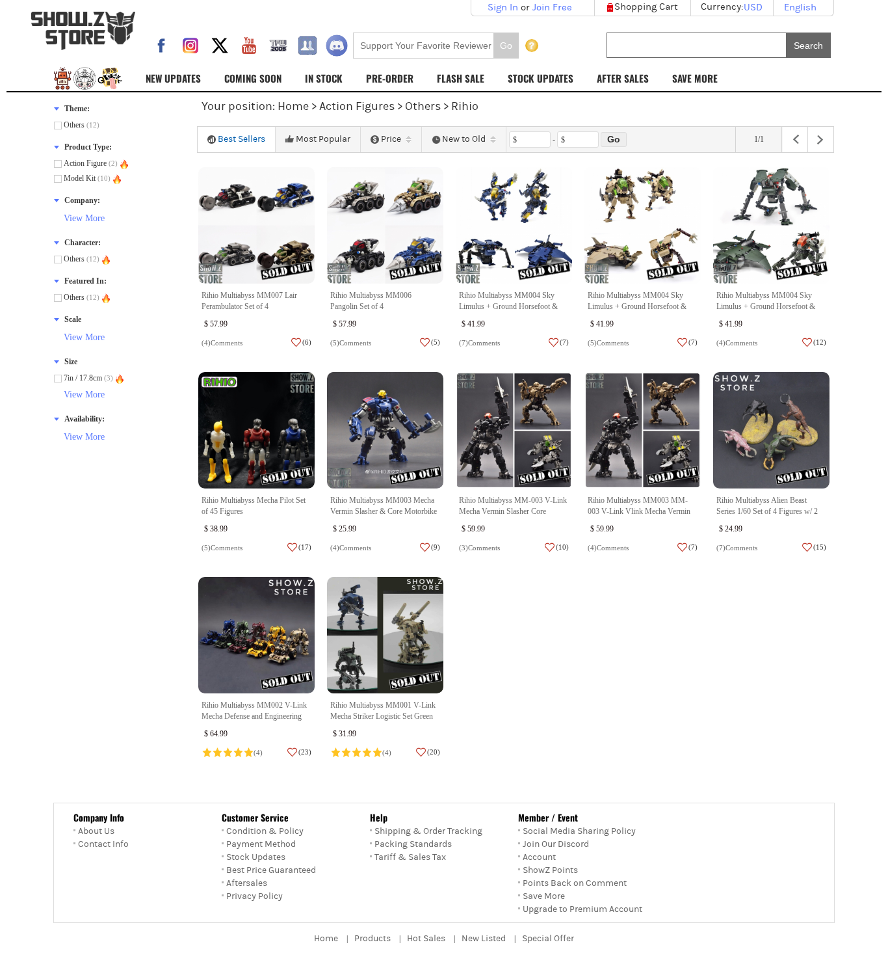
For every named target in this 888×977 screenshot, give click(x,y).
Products (372, 938)
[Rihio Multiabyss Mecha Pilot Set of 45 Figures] (256, 430)
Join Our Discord (556, 844)
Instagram (190, 46)
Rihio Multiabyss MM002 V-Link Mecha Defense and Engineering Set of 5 (254, 716)
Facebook (161, 46)
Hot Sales (426, 938)
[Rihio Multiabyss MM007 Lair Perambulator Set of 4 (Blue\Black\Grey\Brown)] (256, 225)
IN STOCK (324, 78)
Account (539, 857)
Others (423, 106)
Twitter (220, 46)
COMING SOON (252, 78)
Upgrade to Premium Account (582, 909)
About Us (96, 831)
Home (293, 106)
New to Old (464, 139)
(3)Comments (479, 548)
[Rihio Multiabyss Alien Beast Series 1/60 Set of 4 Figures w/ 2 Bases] (771, 430)
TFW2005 (278, 46)
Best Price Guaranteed (271, 870)
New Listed (484, 938)
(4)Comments (222, 343)
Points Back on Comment (575, 883)
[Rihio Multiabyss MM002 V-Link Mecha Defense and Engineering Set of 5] (256, 635)
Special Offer (548, 938)
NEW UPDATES (173, 78)
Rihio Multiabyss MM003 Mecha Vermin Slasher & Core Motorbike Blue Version (383, 512)
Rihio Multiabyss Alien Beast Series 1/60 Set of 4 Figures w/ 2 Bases (767, 512)
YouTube (249, 46)
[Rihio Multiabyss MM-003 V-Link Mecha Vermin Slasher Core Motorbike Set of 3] (514, 430)
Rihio (464, 106)
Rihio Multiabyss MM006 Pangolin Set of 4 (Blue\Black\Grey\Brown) (370, 307)
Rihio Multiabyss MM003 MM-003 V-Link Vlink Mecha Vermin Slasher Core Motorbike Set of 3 (639, 512)
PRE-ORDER (389, 78)
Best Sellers (241, 139)
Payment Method (261, 844)
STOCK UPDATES (540, 78)
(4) (258, 752)
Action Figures (357, 106)
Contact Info (103, 844)
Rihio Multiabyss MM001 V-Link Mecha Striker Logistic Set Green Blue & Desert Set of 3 (383, 716)
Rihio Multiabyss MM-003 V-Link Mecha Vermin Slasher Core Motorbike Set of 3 (513, 512)
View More (84, 218)
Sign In (503, 7)
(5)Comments (350, 343)
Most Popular (323, 139)
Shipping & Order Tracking (428, 831)
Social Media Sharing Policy (579, 831)
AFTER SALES (623, 78)
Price (391, 139)
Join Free (552, 7)
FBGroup (307, 46)
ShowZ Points (550, 870)
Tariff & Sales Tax (410, 857)
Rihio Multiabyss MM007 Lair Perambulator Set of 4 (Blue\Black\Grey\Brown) (249, 307)
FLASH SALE (460, 78)
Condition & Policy (265, 831)
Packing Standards (413, 844)
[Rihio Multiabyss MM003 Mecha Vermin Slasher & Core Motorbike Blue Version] (385, 430)
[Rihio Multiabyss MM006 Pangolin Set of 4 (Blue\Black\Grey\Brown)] (385, 225)
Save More (544, 896)
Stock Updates (255, 857)
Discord (337, 46)
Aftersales (246, 883)
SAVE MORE (695, 78)
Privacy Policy (254, 896)
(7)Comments (479, 343)
